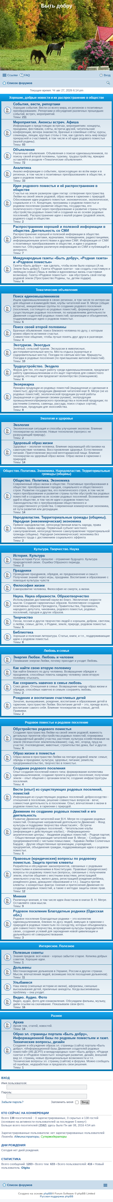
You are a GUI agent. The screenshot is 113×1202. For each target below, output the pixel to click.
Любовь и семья (56, 651)
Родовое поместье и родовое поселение (56, 722)
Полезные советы (28, 953)
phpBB (48, 1193)
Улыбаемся (22, 982)
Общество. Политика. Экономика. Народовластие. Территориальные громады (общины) (56, 472)
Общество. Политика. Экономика (41, 480)
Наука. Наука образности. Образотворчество (51, 596)
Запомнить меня (62, 1102)
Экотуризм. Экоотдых (31, 345)
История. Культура (29, 556)
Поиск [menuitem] (108, 83)
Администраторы (26, 1136)
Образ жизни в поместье (34, 753)
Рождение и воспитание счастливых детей (49, 698)
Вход (5, 1077)
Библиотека (23, 632)
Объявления (24, 150)
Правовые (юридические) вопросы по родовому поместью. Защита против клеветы (54, 860)
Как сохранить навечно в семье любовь (47, 683)
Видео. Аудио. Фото (30, 997)
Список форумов (19, 1185)
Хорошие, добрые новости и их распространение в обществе (56, 98)
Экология (21, 425)
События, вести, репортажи (36, 104)
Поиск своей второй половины (39, 327)
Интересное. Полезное (56, 946)
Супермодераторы (54, 1136)
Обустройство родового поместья (42, 729)
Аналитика (22, 168)
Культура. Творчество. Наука (56, 549)
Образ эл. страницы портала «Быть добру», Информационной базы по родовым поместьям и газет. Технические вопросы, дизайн (61, 1038)
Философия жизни (29, 585)
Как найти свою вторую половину (42, 668)
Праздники (22, 570)
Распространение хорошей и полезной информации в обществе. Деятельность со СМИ (59, 229)
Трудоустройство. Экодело (36, 366)
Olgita (25, 1167)
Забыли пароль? (12, 1102)
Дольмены (22, 967)
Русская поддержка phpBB (56, 1196)
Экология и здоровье (56, 418)
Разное (56, 1016)
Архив (18, 1022)
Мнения (19, 896)
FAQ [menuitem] (27, 75)
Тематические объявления (57, 290)
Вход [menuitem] (107, 75)
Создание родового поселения (39, 768)
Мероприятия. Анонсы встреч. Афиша (46, 122)
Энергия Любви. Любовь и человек (43, 657)
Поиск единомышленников (36, 296)
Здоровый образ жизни (33, 443)
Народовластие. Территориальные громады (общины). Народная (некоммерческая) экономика (59, 519)
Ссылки (12, 75)
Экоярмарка (23, 384)
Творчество (23, 617)
